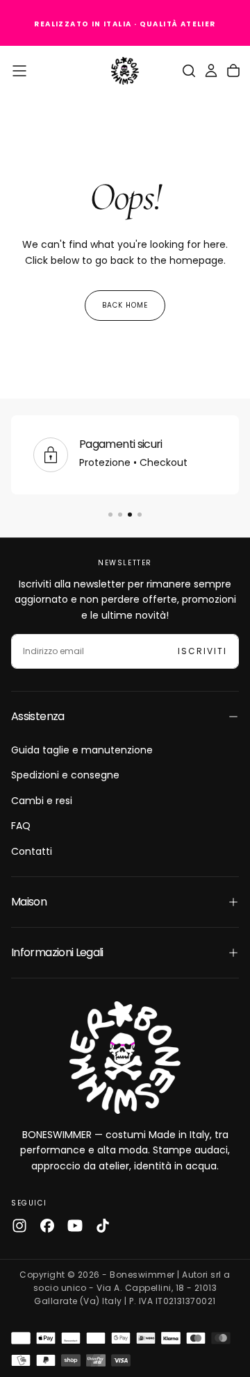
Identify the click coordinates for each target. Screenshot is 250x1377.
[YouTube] (75, 1225)
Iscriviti (202, 651)
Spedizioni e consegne (65, 775)
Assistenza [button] (38, 716)
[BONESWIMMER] (125, 1058)
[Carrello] (233, 71)
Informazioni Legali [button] (57, 952)
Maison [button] (29, 902)
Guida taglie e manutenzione (82, 750)
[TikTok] (102, 1225)
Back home (125, 305)
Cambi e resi (41, 801)
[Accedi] (211, 71)
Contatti (31, 851)
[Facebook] (47, 1225)
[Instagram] (19, 1225)
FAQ (21, 826)
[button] (19, 70)
